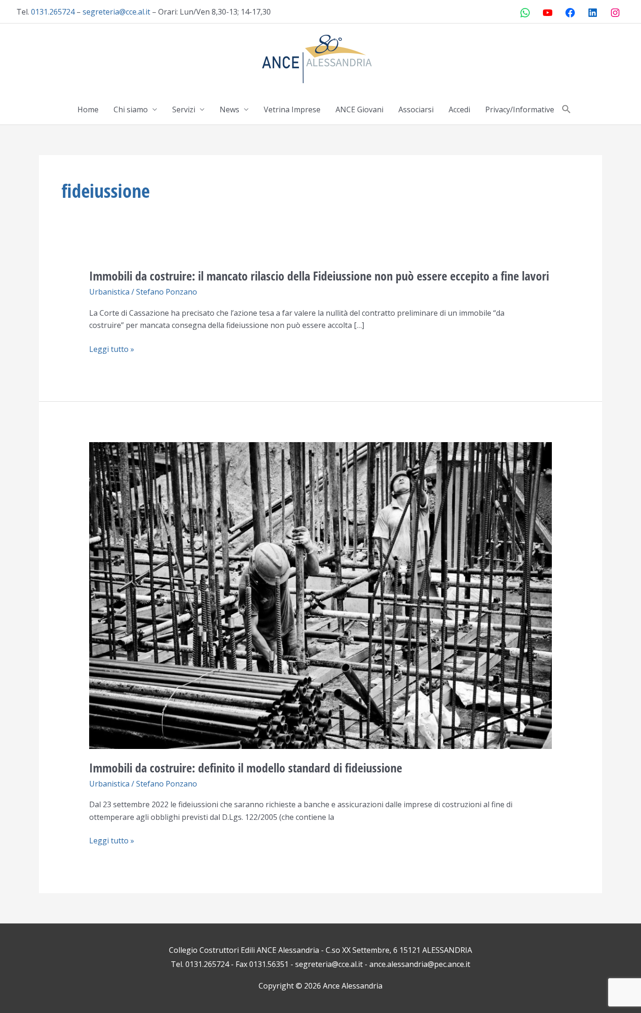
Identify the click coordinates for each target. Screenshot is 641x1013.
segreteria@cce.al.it (116, 12)
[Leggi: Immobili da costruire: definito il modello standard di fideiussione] (320, 595)
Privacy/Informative (519, 109)
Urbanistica (109, 292)
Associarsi (416, 109)
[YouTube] (547, 12)
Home (88, 109)
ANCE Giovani (359, 109)
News (229, 109)
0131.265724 (53, 12)
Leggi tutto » (111, 349)
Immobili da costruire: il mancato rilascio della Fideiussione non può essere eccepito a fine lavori (319, 275)
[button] (566, 109)
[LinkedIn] (592, 12)
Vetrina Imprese (292, 109)
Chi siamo (131, 109)
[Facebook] (570, 12)
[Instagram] (615, 12)
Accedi (459, 109)
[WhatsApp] (525, 12)
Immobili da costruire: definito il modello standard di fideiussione (245, 767)
